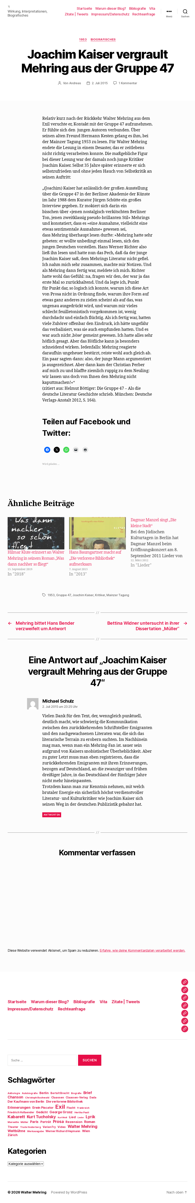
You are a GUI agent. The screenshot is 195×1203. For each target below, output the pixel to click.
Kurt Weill (62, 1117)
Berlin (44, 1093)
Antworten (52, 814)
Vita (152, 8)
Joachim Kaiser (82, 595)
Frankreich (83, 1108)
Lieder (81, 1117)
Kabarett (16, 1116)
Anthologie (14, 1093)
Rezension (74, 1122)
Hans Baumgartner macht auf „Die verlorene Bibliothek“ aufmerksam (95, 558)
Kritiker (100, 595)
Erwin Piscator (43, 1107)
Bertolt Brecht (59, 1093)
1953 (83, 39)
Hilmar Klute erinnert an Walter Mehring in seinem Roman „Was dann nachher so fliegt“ (36, 558)
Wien (86, 1131)
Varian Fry (49, 1126)
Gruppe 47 (63, 595)
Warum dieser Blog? (110, 8)
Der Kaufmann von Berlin (26, 1101)
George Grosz (61, 1112)
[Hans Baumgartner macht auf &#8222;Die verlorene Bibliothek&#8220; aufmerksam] (97, 533)
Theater (13, 1126)
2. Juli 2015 (100, 83)
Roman (89, 1122)
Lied (72, 1117)
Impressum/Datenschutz (110, 14)
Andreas (75, 83)
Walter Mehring (83, 1126)
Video (62, 1126)
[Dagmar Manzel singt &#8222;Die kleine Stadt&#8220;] (161, 547)
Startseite (84, 8)
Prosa (58, 1121)
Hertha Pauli (81, 1112)
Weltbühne (16, 1131)
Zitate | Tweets (76, 14)
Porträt (45, 1122)
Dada (93, 1097)
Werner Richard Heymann (63, 1131)
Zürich (13, 1135)
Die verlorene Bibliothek (64, 1101)
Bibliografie (137, 8)
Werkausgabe (35, 1131)
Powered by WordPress (69, 1192)
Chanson (15, 1097)
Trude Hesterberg (30, 1127)
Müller (24, 1122)
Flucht (71, 1107)
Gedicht (42, 1112)
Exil (60, 1106)
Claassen (57, 1097)
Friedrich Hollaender (21, 1112)
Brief (87, 1092)
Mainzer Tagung (117, 595)
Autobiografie (30, 1093)
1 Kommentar (128, 83)
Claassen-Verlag (77, 1097)
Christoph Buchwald (37, 1097)
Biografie (76, 1093)
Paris (34, 1122)
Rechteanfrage (143, 14)
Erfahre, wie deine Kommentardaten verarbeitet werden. (142, 950)
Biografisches (103, 39)
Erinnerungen (19, 1107)
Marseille (13, 1122)
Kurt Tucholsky (41, 1116)
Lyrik (90, 1116)
